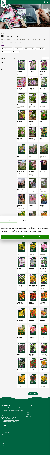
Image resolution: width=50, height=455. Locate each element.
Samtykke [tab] (9, 220)
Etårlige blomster (40, 48)
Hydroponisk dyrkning (5, 441)
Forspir (2, 445)
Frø (4, 33)
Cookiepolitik (28, 421)
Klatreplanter (15, 51)
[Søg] (44, 2)
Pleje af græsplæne (5, 438)
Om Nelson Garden (30, 407)
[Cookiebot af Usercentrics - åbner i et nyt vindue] (43, 217)
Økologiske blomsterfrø (7, 48)
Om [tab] (41, 220)
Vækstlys (3, 443)
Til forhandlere (29, 416)
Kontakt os (28, 412)
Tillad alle (41, 236)
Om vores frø (28, 410)
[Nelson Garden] (3, 4)
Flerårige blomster (6, 51)
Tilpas (24, 236)
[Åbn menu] (47, 2)
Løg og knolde (4, 430)
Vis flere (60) (33, 394)
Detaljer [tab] (25, 220)
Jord (2, 434)
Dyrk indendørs (4, 447)
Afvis (9, 236)
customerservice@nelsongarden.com (11, 420)
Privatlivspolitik (29, 418)
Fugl (2, 436)
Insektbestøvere (18, 48)
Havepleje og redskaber (6, 432)
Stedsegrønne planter (29, 48)
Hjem (2, 33)
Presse (27, 414)
